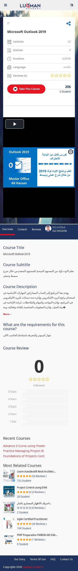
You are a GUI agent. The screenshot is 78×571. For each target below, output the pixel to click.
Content (22, 229)
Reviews (36, 229)
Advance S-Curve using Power (24, 446)
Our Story (19, 559)
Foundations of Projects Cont (23, 456)
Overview (7, 229)
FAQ (53, 559)
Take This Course (29, 89)
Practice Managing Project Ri (23, 451)
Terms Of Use (38, 559)
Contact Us (66, 559)
